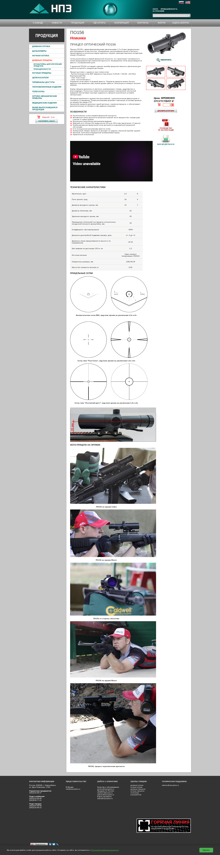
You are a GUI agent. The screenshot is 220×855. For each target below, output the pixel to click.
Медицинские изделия (44, 103)
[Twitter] (54, 844)
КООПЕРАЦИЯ (121, 23)
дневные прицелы (137, 789)
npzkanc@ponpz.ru (105, 793)
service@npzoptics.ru (105, 789)
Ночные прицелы (41, 73)
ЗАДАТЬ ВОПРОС (180, 23)
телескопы (134, 793)
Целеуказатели (40, 78)
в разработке (135, 795)
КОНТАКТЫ (142, 23)
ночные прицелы (137, 791)
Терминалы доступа (43, 82)
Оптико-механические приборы (44, 97)
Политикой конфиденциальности (105, 850)
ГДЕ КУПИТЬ (99, 23)
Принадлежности (42, 69)
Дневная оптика (41, 46)
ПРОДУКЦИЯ (77, 23)
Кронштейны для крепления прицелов (48, 65)
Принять (206, 850)
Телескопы (38, 91)
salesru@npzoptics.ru (105, 795)
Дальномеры (39, 51)
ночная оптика (136, 787)
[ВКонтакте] (50, 844)
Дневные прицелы (42, 60)
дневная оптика (136, 785)
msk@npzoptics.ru (73, 789)
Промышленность (169, 9)
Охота (155, 9)
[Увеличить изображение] (156, 77)
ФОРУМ (161, 23)
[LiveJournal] (57, 844)
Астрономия (158, 11)
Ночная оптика (40, 56)
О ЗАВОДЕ (38, 23)
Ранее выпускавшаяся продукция (44, 108)
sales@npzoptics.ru (105, 798)
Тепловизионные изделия (46, 87)
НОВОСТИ (57, 23)
